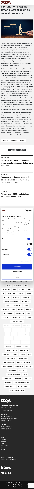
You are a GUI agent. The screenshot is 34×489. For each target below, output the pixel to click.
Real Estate (16, 342)
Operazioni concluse (18, 317)
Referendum (9, 346)
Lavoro (26, 305)
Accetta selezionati (17, 271)
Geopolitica (6, 289)
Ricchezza (6, 354)
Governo (14, 140)
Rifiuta (17, 277)
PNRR (7, 334)
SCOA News (4, 445)
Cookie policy (16, 485)
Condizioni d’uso (25, 485)
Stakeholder (12, 370)
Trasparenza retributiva (21, 382)
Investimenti (26, 301)
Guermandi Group (20, 487)
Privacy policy (8, 485)
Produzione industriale (22, 338)
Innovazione (26, 297)
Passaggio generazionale (12, 326)
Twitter (6, 473)
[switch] (29, 244)
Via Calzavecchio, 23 (7, 416)
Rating (7, 342)
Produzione (8, 338)
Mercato (28, 309)
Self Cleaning (11, 358)
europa (27, 281)
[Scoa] (6, 3)
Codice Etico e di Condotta (8, 459)
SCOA (29, 354)
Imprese (29, 293)
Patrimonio (26, 326)
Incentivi (6, 297)
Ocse (28, 313)
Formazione (17, 285)
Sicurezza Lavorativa (23, 362)
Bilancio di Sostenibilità (7, 457)
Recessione (26, 342)
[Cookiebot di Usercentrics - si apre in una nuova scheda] (25, 210)
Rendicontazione (12, 350)
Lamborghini (16, 305)
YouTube (9, 473)
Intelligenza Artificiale (11, 301)
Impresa (21, 293)
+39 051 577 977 (8, 426)
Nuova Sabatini (8, 313)
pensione (15, 330)
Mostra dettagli (24, 261)
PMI (28, 330)
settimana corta (9, 362)
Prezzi (14, 334)
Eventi (9, 285)
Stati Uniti (22, 370)
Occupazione (20, 313)
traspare (8, 382)
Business (3, 441)
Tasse (25, 374)
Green (29, 289)
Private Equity (24, 334)
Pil (22, 330)
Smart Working (7, 366)
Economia (13, 281)
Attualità (5, 140)
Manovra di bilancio (9, 309)
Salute (23, 354)
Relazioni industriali (22, 346)
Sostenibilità (19, 366)
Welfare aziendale (23, 386)
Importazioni (11, 293)
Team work (18, 378)
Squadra (28, 366)
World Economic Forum (17, 390)
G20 (26, 285)
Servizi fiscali (23, 358)
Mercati (22, 140)
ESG (21, 281)
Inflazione (16, 297)
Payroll (7, 330)
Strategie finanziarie (13, 374)
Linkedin (2, 473)
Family (2, 443)
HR (3, 293)
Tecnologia (27, 378)
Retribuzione (24, 350)
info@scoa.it (7, 429)
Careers (3, 448)
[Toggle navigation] (32, 3)
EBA (6, 281)
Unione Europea (10, 386)
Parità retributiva (17, 321)
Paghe (29, 317)
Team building (7, 378)
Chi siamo (3, 439)
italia (7, 305)
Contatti (3, 450)
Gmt (14, 289)
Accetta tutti (17, 266)
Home (2, 437)
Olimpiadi (5, 317)
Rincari (15, 354)
